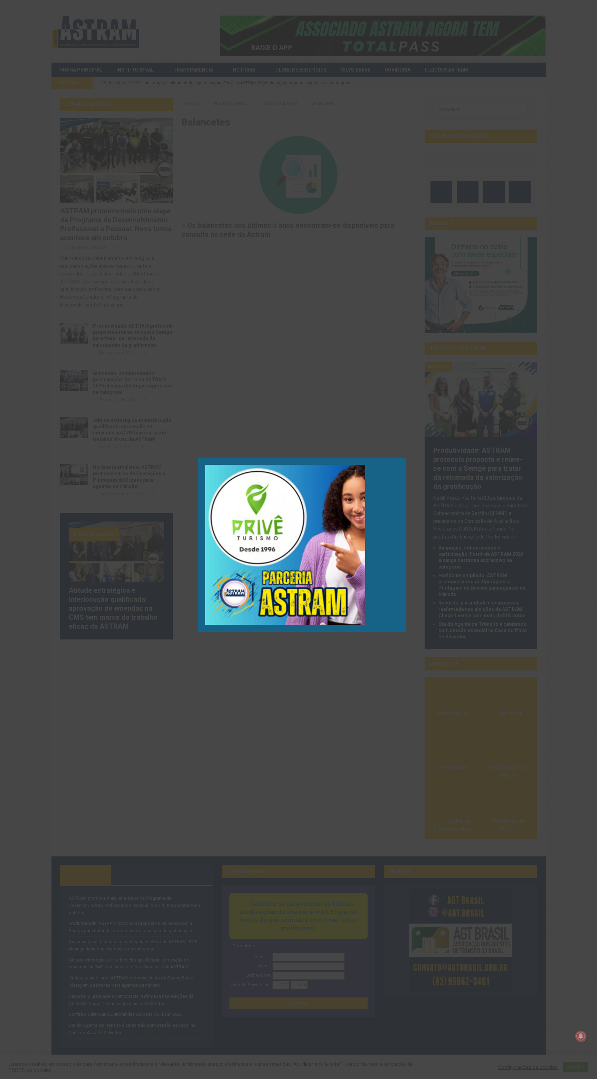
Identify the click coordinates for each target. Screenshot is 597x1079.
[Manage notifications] (580, 1036)
